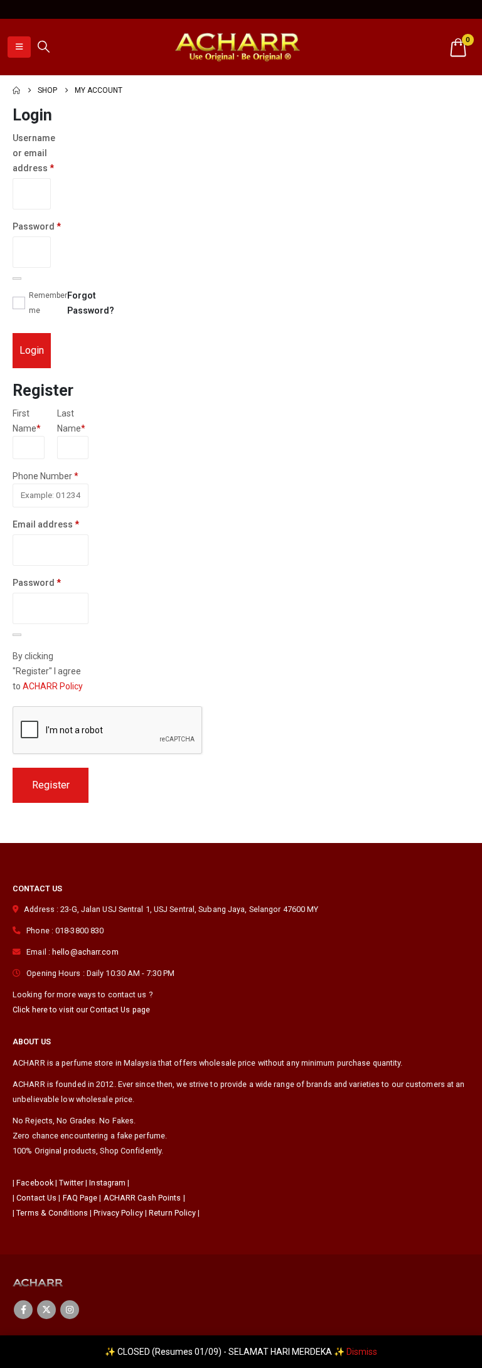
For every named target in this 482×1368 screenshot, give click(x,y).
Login (31, 350)
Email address (50, 524)
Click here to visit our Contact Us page (81, 1009)
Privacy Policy (118, 1212)
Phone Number (45, 476)
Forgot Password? (90, 302)
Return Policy (172, 1212)
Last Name (71, 420)
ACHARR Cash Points (142, 1197)
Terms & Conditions (52, 1212)
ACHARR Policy (53, 686)
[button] (19, 47)
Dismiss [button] (361, 1352)
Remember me (48, 303)
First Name (27, 420)
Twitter (71, 1182)
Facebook (34, 1182)
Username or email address (32, 154)
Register (51, 785)
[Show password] (17, 278)
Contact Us (36, 1197)
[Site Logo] (237, 47)
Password (32, 227)
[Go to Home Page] (16, 90)
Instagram (107, 1182)
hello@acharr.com (85, 952)
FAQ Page (80, 1197)
